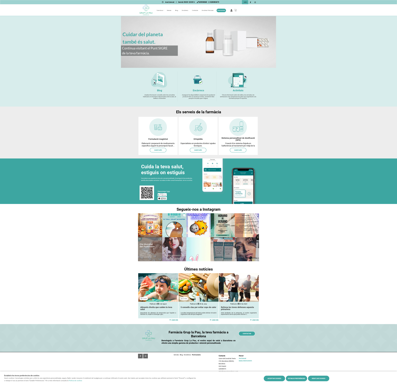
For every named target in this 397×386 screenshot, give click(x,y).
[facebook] (250, 2)
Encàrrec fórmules (207, 10)
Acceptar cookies (274, 378)
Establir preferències (296, 378)
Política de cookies (75, 381)
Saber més (158, 150)
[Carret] (236, 10)
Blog (176, 10)
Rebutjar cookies (318, 378)
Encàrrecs (185, 10)
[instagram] (255, 2)
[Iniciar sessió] (232, 10)
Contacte (195, 10)
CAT (245, 2)
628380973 (222, 369)
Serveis (169, 10)
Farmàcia (160, 10)
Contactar (247, 333)
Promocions (221, 10)
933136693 (222, 366)
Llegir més (175, 320)
